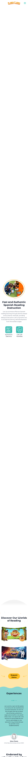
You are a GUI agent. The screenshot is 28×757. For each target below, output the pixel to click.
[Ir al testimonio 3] (14, 700)
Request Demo (14, 676)
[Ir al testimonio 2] (13, 700)
